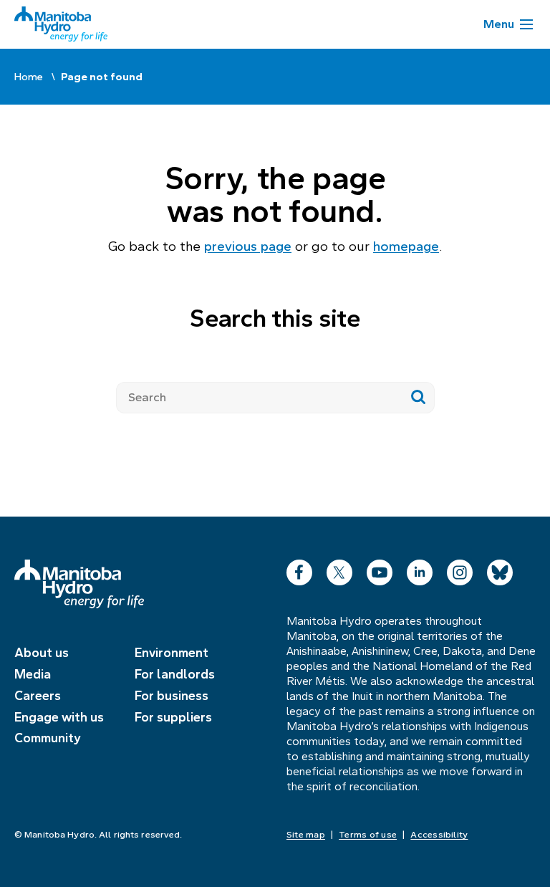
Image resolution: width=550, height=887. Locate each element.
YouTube (379, 569)
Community (47, 738)
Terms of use (368, 835)
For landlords (175, 674)
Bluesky (500, 569)
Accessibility (439, 835)
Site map (305, 835)
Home (28, 76)
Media (32, 674)
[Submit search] (418, 397)
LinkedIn (420, 569)
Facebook (299, 569)
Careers (37, 696)
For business (171, 696)
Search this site (275, 318)
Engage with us (59, 717)
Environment (171, 653)
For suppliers (173, 717)
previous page (247, 246)
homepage (406, 246)
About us (41, 653)
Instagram (460, 569)
